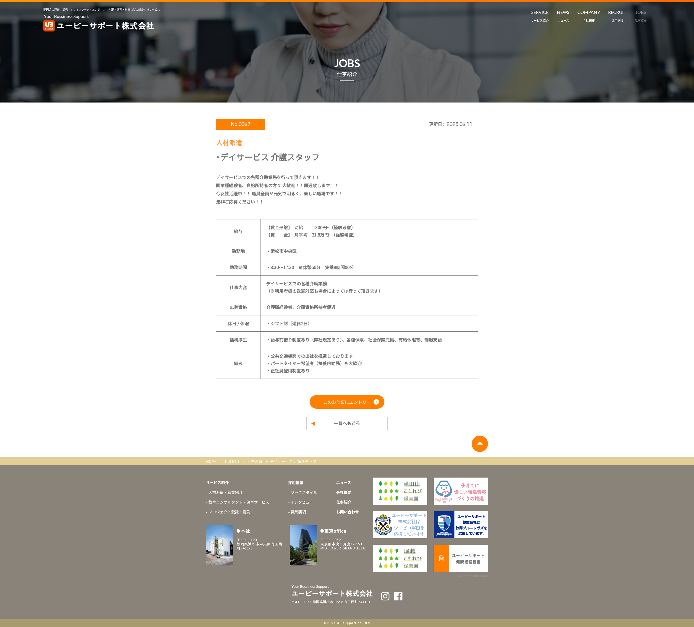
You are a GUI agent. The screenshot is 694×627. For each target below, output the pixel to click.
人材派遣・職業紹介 (225, 492)
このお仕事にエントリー (347, 402)
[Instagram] (385, 596)
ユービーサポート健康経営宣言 (468, 558)
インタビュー (302, 502)
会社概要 (343, 492)
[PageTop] (479, 444)
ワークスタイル (304, 492)
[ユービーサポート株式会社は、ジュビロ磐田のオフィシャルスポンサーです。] (461, 491)
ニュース (343, 482)
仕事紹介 (232, 461)
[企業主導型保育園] (400, 491)
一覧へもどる (347, 423)
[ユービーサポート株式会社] (98, 23)
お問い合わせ (347, 511)
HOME (212, 461)
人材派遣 (255, 461)
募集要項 (298, 511)
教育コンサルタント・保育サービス (238, 502)
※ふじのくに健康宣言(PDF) (473, 576)
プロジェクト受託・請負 (229, 511)
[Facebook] (398, 596)
